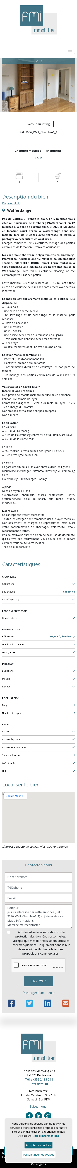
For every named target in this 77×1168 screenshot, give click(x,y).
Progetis (40, 1164)
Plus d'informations (46, 1135)
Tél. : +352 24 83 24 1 (39, 1079)
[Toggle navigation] (70, 50)
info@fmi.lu (39, 1084)
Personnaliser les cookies (38, 1154)
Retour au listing (38, 124)
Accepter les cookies (38, 1145)
